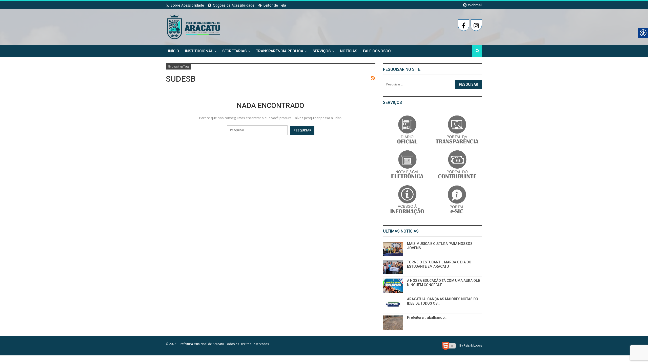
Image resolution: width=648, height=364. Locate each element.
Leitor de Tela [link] (274, 5)
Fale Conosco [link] (377, 51)
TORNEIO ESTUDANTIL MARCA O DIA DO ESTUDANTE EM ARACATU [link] (439, 264)
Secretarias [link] (234, 51)
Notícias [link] (348, 51)
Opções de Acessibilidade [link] (233, 5)
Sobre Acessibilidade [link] (187, 5)
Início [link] (173, 51)
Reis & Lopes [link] (473, 346)
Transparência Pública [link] (279, 51)
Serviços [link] (322, 51)
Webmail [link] (474, 5)
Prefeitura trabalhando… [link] (427, 317)
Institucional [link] (199, 51)
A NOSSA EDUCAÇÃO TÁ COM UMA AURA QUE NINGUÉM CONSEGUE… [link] (443, 283)
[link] (194, 26)
